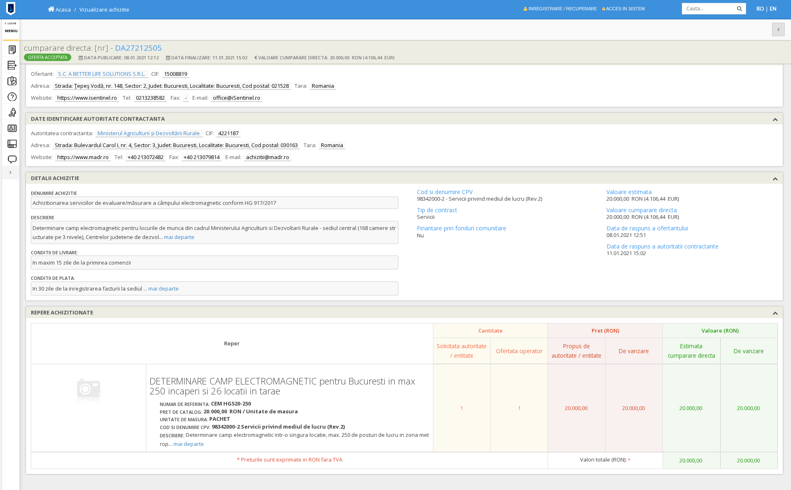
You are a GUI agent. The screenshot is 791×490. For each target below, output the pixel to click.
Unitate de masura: (184, 419)
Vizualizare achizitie (104, 9)
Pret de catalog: (181, 412)
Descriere (42, 217)
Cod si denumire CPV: (185, 427)
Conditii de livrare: (54, 252)
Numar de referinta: (185, 404)
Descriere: (172, 435)
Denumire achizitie (54, 193)
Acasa (62, 9)
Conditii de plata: (53, 278)
